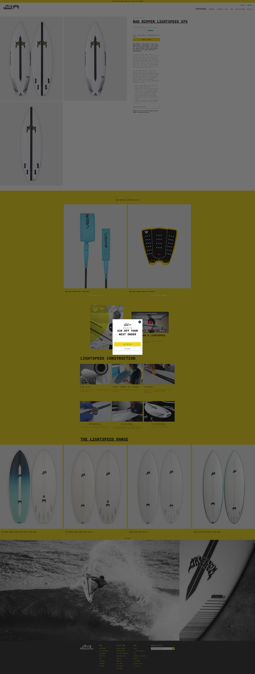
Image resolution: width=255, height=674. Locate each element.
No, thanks (127, 348)
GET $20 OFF (128, 344)
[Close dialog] (139, 322)
